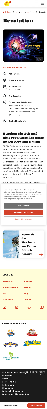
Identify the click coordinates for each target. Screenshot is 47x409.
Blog (26, 293)
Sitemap (27, 287)
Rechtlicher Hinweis (7, 377)
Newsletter (8, 281)
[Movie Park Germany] (10, 332)
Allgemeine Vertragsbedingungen (12, 389)
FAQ (4, 293)
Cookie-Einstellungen (23, 219)
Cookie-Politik (9, 381)
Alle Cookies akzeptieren (23, 212)
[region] (23, 204)
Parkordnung (8, 385)
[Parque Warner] (10, 344)
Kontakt (27, 299)
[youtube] (42, 307)
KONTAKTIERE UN (30, 372)
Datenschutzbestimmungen (15, 372)
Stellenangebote (11, 287)
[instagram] (16, 307)
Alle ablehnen (23, 206)
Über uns (28, 281)
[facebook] (4, 307)
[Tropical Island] (11, 355)
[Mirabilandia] (32, 343)
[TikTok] (29, 307)
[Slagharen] (32, 332)
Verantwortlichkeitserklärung (16, 394)
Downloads (8, 299)
